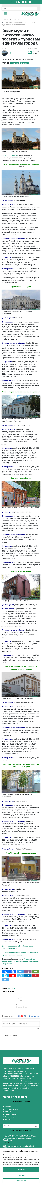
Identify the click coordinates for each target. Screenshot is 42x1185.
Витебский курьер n (9, 155)
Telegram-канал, (21, 961)
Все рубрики (15, 20)
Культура (15, 63)
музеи (12, 988)
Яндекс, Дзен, (29, 959)
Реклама (8, 1119)
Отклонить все (21, 1180)
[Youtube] (12, 975)
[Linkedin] (28, 975)
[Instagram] (20, 975)
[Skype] (5, 975)
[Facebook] (12, 971)
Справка (24, 63)
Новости (8, 1107)
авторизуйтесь (35, 1016)
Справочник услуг (11, 1109)
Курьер (13, 53)
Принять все (21, 1169)
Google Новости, (8, 961)
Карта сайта (9, 1117)
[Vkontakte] (5, 971)
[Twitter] (5, 979)
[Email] (35, 971)
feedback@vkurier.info (11, 1081)
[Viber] (28, 971)
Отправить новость (12, 1114)
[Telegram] (20, 971)
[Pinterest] (35, 975)
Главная (5, 20)
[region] (21, 1166)
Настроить (21, 1175)
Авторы (8, 1112)
